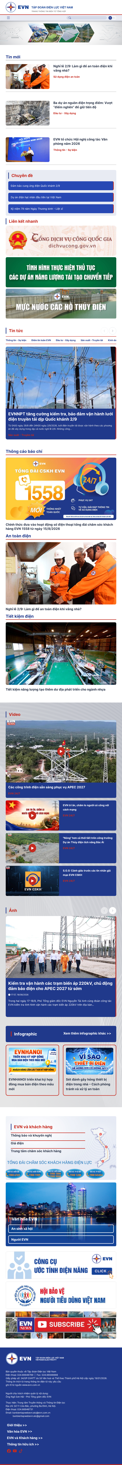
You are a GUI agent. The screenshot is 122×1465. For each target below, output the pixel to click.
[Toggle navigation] (8, 18)
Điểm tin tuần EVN (41, 340)
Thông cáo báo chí (24, 451)
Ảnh (13, 910)
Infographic (25, 1033)
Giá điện (17, 1143)
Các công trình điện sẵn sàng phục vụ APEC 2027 (46, 787)
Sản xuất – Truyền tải (92, 340)
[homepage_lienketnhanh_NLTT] (61, 272)
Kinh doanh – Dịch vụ (21, 435)
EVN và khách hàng (33, 1126)
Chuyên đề (22, 175)
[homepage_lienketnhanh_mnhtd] (61, 303)
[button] (116, 33)
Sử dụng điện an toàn (66, 76)
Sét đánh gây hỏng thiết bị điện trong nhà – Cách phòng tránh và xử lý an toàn (88, 1084)
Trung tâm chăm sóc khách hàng (36, 1151)
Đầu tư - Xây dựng (64, 113)
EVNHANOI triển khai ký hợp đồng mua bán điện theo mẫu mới (31, 1084)
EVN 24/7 (14, 793)
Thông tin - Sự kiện (65, 149)
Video (14, 714)
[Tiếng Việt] (39, 6)
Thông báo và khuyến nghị (31, 1135)
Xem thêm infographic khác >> (87, 1033)
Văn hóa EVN (24, 1218)
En (113, 18)
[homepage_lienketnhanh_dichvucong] (61, 240)
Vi (110, 18)
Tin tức (16, 330)
